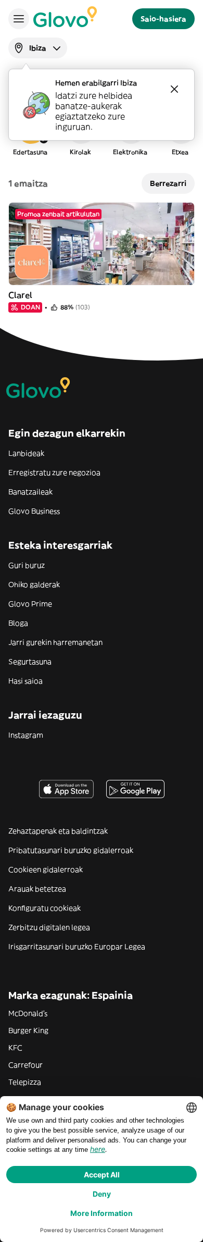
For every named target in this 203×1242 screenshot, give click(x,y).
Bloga (18, 623)
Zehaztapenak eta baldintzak (58, 831)
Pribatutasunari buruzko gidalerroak (70, 850)
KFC (15, 1047)
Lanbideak (26, 453)
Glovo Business (34, 511)
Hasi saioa (25, 681)
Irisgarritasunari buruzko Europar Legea (76, 946)
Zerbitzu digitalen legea (49, 927)
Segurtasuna (30, 661)
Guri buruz (26, 565)
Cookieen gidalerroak (45, 869)
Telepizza (24, 1082)
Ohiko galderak (34, 584)
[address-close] (174, 89)
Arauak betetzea (37, 888)
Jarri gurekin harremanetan (55, 642)
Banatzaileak (30, 491)
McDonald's (27, 1013)
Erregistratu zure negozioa (54, 472)
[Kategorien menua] (18, 18)
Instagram (25, 735)
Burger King (28, 1030)
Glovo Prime (30, 603)
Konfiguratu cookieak (44, 908)
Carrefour (25, 1065)
